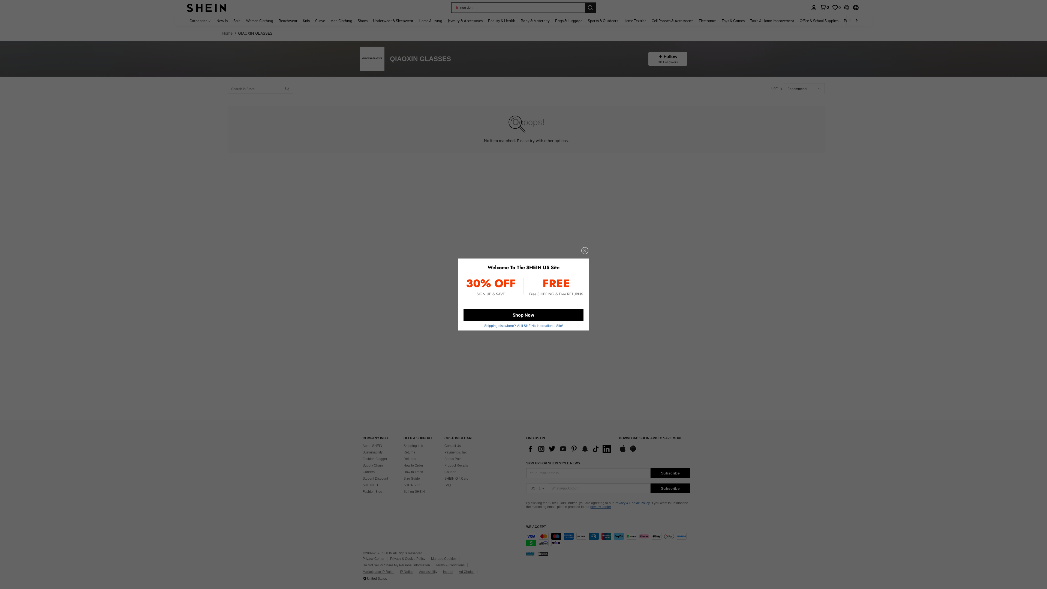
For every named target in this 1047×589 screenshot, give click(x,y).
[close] (585, 251)
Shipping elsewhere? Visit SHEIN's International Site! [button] (523, 326)
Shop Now (523, 315)
